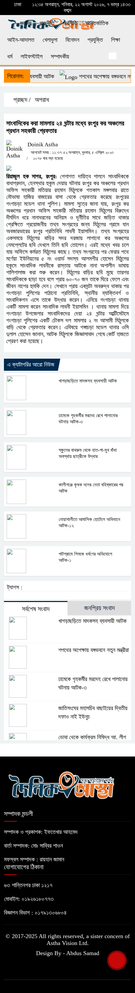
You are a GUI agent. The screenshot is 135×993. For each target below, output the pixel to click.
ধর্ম (9, 56)
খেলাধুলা (50, 40)
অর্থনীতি (70, 23)
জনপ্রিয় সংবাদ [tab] (99, 607)
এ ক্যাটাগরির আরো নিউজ (30, 364)
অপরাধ (42, 99)
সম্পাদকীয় (60, 56)
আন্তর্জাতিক (97, 23)
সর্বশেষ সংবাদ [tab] (35, 608)
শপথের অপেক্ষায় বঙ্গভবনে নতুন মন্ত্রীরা (93, 650)
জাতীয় (25, 23)
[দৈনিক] (61, 784)
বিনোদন (72, 40)
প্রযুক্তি (95, 40)
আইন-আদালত (20, 40)
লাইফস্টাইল (32, 56)
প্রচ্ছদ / (21, 99)
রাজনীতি (47, 23)
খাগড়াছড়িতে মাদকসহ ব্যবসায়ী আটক (88, 380)
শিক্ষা (115, 40)
